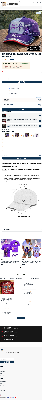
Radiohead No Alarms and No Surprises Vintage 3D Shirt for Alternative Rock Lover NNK (22, 125)
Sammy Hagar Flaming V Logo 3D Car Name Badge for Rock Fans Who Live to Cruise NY (22, 114)
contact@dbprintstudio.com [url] (15, 355)
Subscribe (7, 362)
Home (1, 7)
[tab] (20, 267)
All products (5, 7)
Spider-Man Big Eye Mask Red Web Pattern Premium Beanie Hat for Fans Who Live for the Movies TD (22, 120)
